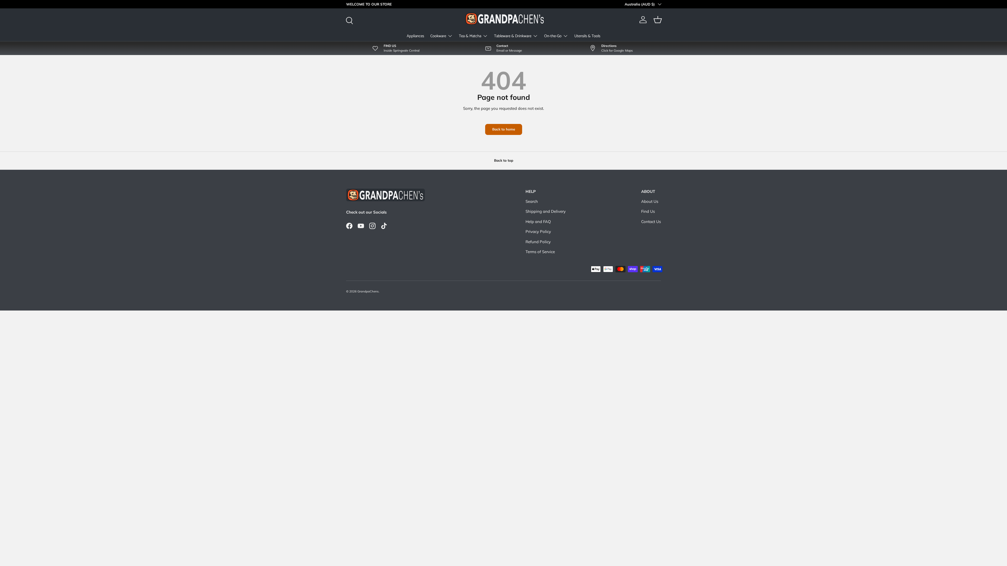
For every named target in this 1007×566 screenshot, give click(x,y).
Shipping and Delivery (546, 211)
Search (532, 201)
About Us (649, 201)
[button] (657, 19)
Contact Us (651, 221)
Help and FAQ (538, 221)
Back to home (503, 129)
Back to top (503, 160)
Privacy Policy (538, 231)
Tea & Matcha (470, 36)
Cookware (438, 36)
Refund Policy (538, 241)
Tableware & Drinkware (512, 36)
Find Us (648, 211)
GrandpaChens (368, 291)
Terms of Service (540, 251)
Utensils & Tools (587, 36)
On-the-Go (552, 36)
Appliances (415, 36)
